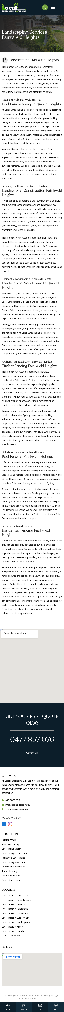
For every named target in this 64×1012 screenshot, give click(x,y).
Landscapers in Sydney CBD (15, 917)
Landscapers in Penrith (13, 931)
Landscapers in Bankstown (15, 908)
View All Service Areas (12, 935)
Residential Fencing (11, 880)
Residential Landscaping (13, 857)
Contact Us (32, 752)
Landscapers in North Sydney (16, 922)
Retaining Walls (9, 839)
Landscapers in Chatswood (15, 913)
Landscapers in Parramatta (15, 895)
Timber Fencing (9, 871)
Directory (40, 998)
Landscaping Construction (14, 853)
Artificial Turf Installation (13, 866)
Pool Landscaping (10, 844)
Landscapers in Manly (12, 926)
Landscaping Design (11, 848)
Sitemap (32, 998)
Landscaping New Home (13, 862)
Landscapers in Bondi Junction (16, 900)
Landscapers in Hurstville (14, 904)
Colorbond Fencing (11, 875)
